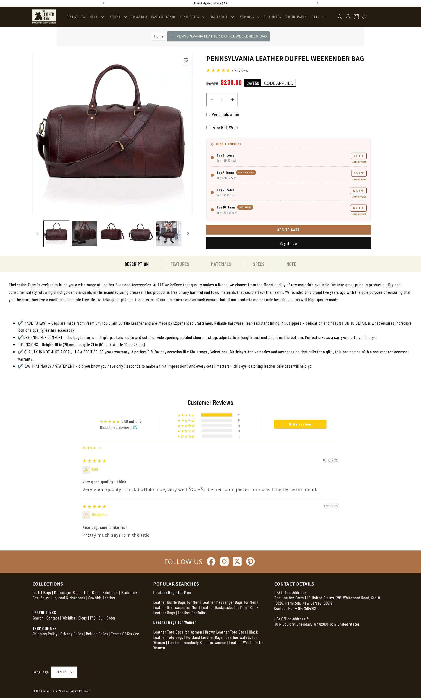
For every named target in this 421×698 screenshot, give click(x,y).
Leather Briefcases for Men (175, 607)
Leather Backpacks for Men (224, 607)
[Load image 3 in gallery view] (112, 234)
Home (158, 36)
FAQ (93, 617)
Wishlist (68, 617)
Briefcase (110, 592)
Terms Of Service (125, 633)
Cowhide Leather (102, 597)
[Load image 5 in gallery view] (169, 234)
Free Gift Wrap (224, 127)
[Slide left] (37, 233)
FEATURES (180, 264)
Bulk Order (107, 617)
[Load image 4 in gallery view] (140, 234)
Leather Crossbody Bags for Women (197, 642)
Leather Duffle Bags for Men (176, 602)
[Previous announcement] (103, 3)
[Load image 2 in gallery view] (84, 234)
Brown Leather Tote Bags (225, 631)
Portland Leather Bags (204, 637)
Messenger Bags (67, 592)
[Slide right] (188, 233)
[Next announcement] (317, 3)
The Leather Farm (47, 691)
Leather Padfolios (192, 612)
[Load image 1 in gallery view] (56, 234)
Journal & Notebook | (70, 597)
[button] (96, 16)
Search (38, 617)
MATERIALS (221, 264)
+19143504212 (305, 608)
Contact (53, 617)
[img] (94, 460)
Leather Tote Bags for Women (177, 631)
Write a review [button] (300, 424)
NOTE (291, 264)
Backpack (129, 592)
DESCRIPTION (137, 264)
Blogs (82, 617)
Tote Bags (92, 592)
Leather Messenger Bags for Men (229, 602)
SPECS (259, 264)
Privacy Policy (71, 633)
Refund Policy (97, 633)
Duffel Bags (41, 592)
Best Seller (41, 597)
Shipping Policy (44, 633)
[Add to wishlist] (186, 60)
